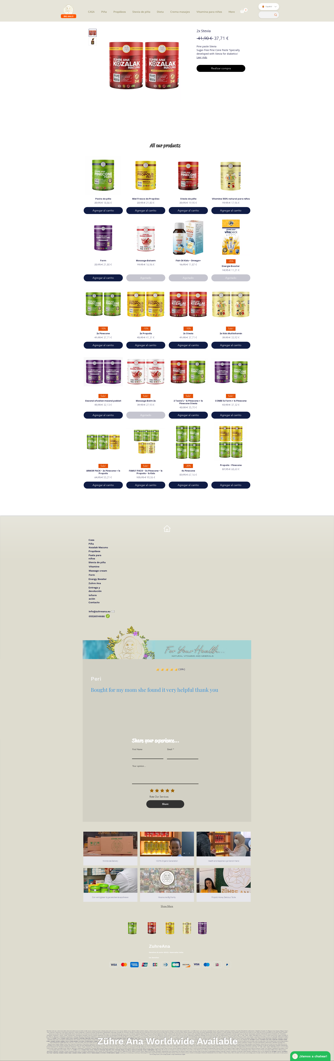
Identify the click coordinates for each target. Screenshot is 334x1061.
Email (169, 749)
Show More (167, 906)
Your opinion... (139, 766)
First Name (137, 749)
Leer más (202, 57)
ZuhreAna (159, 946)
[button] (244, 10)
